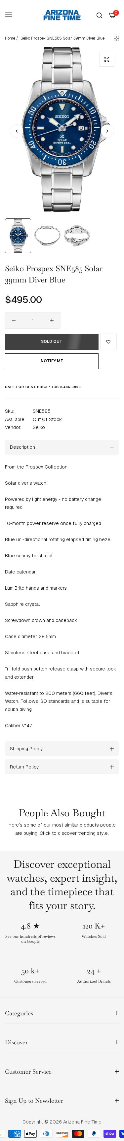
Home (10, 38)
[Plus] (52, 320)
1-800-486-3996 (66, 387)
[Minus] (14, 320)
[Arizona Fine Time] (62, 15)
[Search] (99, 15)
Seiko (39, 427)
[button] (107, 131)
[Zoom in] (106, 59)
